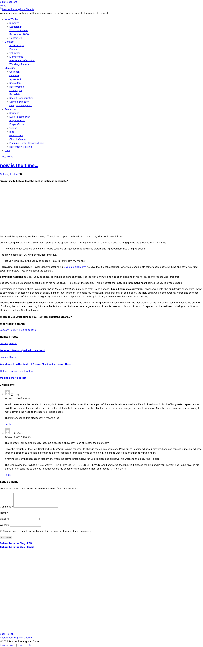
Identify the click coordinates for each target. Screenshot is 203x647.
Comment (6, 506)
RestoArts (14, 94)
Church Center (17, 139)
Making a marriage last (13, 377)
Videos (13, 128)
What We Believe (18, 30)
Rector (13, 343)
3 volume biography (75, 267)
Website (4, 525)
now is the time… (19, 165)
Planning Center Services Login (26, 143)
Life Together (26, 371)
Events (13, 49)
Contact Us (15, 38)
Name (4, 512)
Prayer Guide (16, 124)
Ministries (10, 68)
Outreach (14, 71)
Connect (9, 41)
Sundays (14, 23)
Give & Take (16, 135)
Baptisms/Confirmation (22, 60)
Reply (8, 424)
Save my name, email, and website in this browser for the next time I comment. (47, 531)
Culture (4, 174)
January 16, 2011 (9, 329)
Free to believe (27, 329)
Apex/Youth (15, 79)
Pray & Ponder (17, 120)
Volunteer (14, 53)
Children (14, 75)
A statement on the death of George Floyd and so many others (35, 364)
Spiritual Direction (19, 101)
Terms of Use (25, 645)
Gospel (13, 371)
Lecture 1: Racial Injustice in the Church (22, 350)
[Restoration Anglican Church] (17, 9)
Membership (16, 56)
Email (4, 518)
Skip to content (8, 1)
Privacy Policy (8, 645)
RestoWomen (16, 86)
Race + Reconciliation (21, 98)
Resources (10, 109)
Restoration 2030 (19, 34)
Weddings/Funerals (20, 64)
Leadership (15, 26)
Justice (14, 174)
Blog (11, 131)
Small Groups (16, 45)
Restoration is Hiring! (21, 146)
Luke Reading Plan (19, 116)
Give (7, 150)
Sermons (14, 113)
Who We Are (12, 19)
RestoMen (15, 83)
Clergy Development (20, 105)
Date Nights (15, 90)
